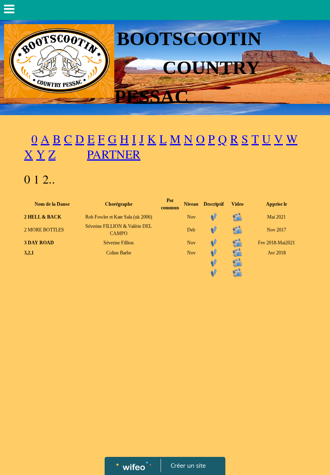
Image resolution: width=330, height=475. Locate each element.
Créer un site (188, 465)
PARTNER (113, 154)
